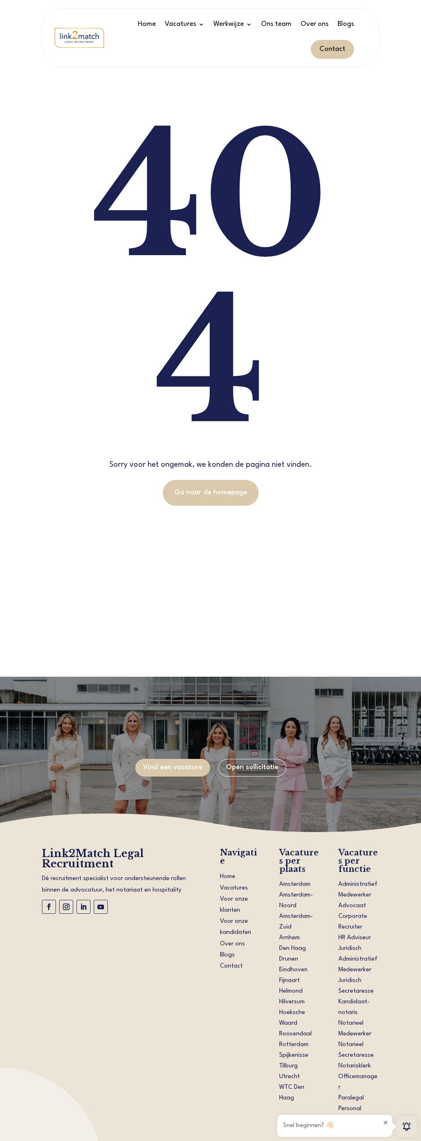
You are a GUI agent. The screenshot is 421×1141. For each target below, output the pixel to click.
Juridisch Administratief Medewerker (357, 959)
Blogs (346, 24)
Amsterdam (294, 884)
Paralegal (351, 1098)
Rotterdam (293, 1045)
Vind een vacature (172, 767)
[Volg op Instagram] (66, 907)
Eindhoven (293, 970)
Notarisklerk (354, 1066)
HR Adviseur (354, 938)
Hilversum (292, 1002)
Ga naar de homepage (210, 492)
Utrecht (289, 1077)
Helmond (291, 991)
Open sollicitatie (252, 767)
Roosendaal (295, 1034)
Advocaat (352, 906)
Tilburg (288, 1066)
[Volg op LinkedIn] (83, 907)
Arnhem (289, 938)
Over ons (314, 24)
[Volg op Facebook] (49, 907)
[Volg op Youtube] (101, 907)
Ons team (276, 24)
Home (147, 24)
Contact (332, 49)
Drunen (288, 959)
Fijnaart (289, 980)
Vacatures (180, 24)
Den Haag (292, 948)
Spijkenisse (293, 1055)
